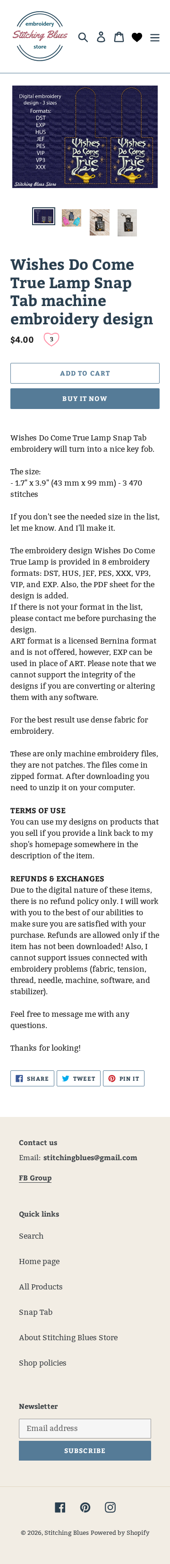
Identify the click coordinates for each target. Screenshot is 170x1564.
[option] (44, 217)
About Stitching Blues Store (68, 1337)
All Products (41, 1286)
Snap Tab (35, 1312)
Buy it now (84, 398)
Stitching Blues (66, 1532)
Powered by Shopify (120, 1532)
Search (31, 1236)
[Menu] (155, 36)
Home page (39, 1261)
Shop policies (43, 1363)
